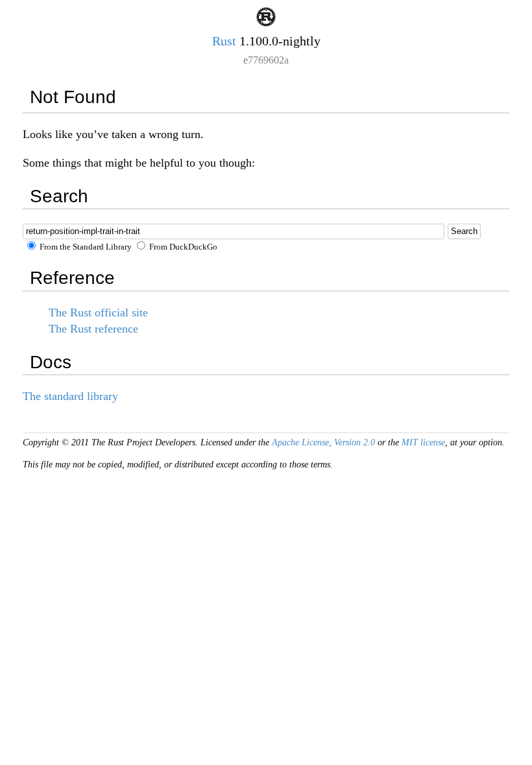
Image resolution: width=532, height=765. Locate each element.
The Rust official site (98, 312)
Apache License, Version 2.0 (323, 442)
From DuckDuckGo (182, 247)
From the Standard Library (85, 247)
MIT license (423, 442)
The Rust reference (93, 328)
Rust (224, 41)
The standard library (70, 396)
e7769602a (266, 59)
